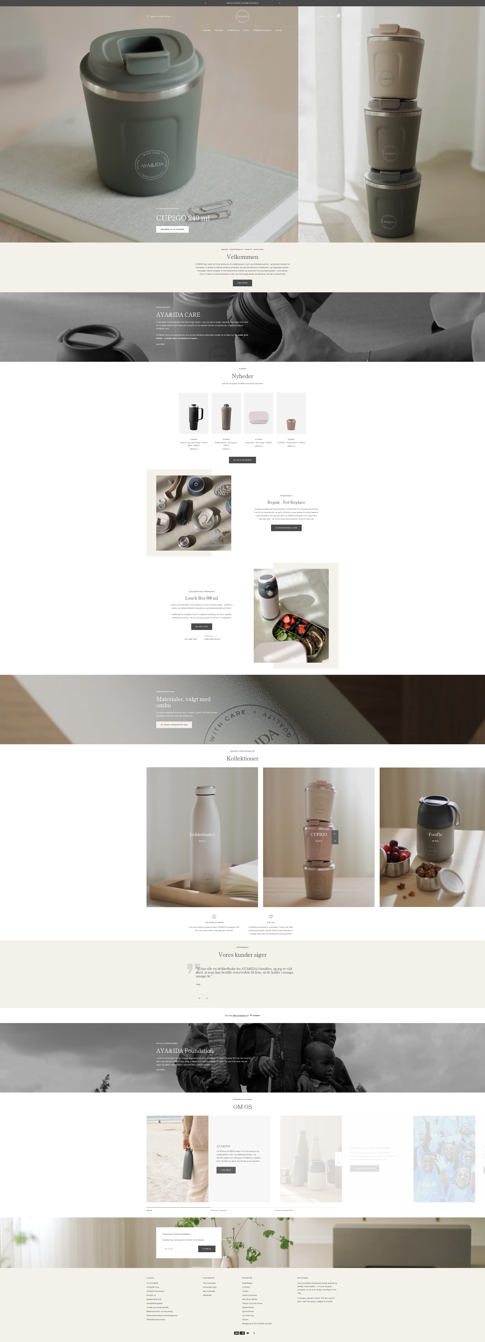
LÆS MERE (160, 344)
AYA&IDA (193, 439)
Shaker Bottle (248, 1307)
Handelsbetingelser (155, 1303)
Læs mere (242, 283)
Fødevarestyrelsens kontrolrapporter (162, 1315)
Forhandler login (210, 1287)
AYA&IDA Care (233, 30)
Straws (245, 1319)
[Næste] (338, 1162)
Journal (278, 30)
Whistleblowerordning (156, 1319)
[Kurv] (337, 16)
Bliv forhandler (209, 1291)
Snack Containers (249, 1295)
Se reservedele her (286, 528)
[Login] (332, 16)
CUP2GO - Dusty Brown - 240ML (291, 442)
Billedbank (207, 1295)
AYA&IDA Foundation (262, 30)
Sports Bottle (248, 1311)
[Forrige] (338, 1155)
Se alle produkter (364, 1168)
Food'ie (245, 1291)
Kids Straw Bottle (249, 1299)
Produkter (219, 30)
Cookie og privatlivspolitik (157, 1307)
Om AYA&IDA (152, 1283)
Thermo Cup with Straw (252, 1303)
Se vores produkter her (174, 725)
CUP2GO (246, 1287)
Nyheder (207, 30)
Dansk (321, 16)
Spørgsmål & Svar (154, 1299)
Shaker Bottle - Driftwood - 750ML (226, 444)
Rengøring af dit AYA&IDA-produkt (257, 1323)
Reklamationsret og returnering (160, 1311)
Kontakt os (151, 1295)
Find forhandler (209, 1283)
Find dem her (202, 624)
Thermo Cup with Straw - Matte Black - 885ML (193, 444)
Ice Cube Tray (248, 1315)
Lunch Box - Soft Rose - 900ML (258, 442)
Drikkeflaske (247, 1283)
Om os (246, 30)
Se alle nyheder (242, 460)
